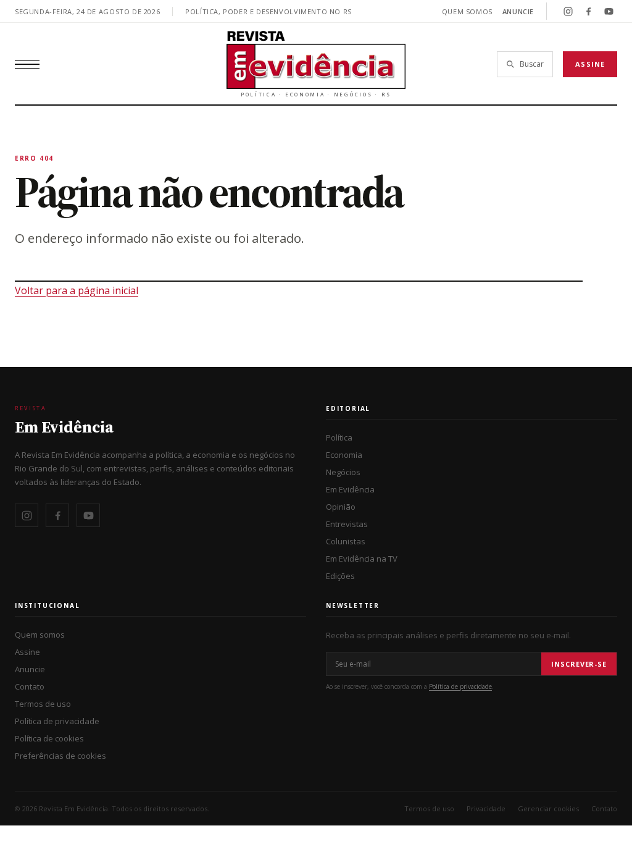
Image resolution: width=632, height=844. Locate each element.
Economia (344, 454)
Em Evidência (350, 489)
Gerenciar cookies (548, 808)
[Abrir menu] (27, 64)
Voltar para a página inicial (76, 290)
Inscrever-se (579, 664)
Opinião (341, 506)
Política (339, 437)
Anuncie (518, 11)
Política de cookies (49, 738)
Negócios (343, 472)
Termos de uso (43, 703)
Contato (29, 686)
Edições (340, 575)
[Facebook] (588, 11)
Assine (590, 64)
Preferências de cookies (60, 755)
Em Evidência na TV (361, 558)
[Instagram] (567, 11)
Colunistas (345, 541)
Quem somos (467, 11)
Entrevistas (347, 524)
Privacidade (486, 808)
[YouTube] (608, 11)
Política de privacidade (57, 721)
